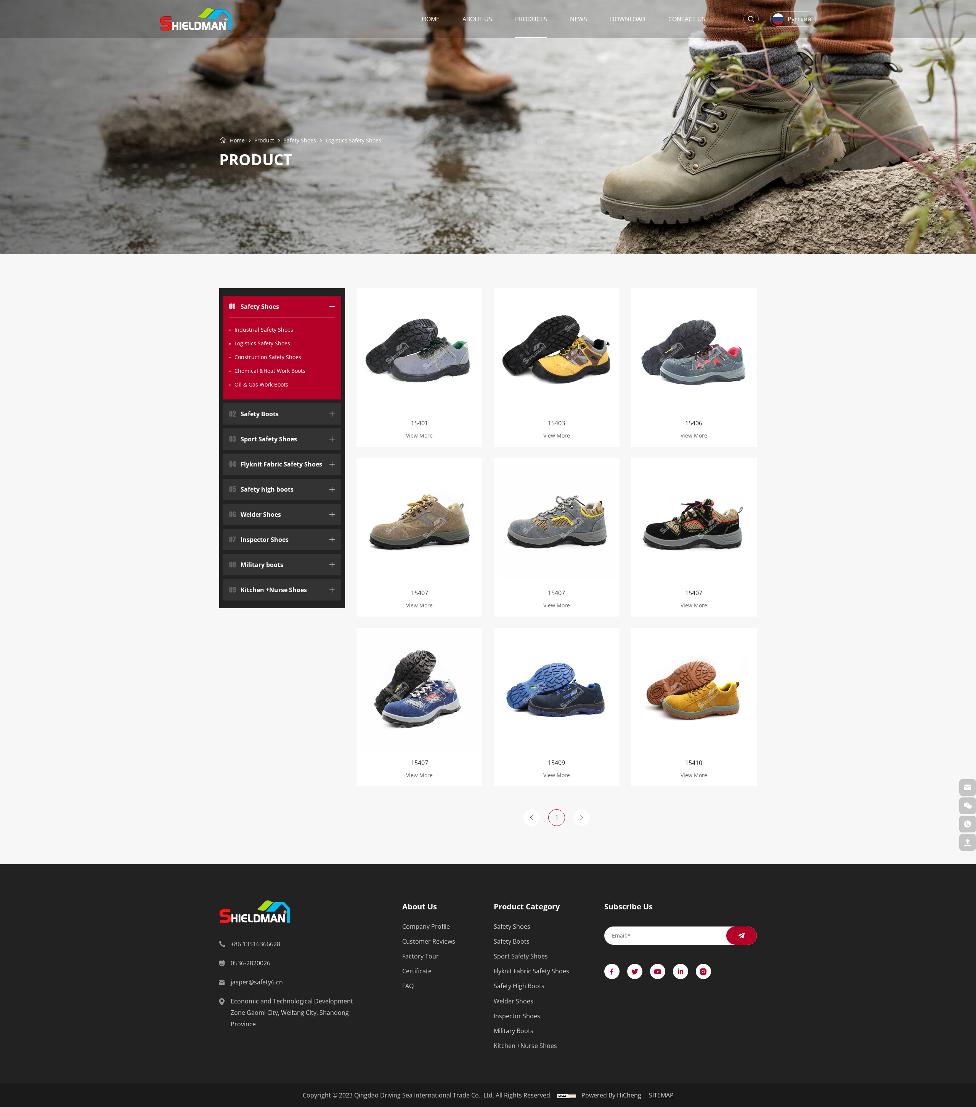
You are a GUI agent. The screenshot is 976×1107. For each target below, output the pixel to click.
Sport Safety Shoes (263, 438)
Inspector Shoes (259, 539)
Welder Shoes (255, 513)
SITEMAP (661, 1095)
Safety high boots (261, 488)
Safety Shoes (300, 140)
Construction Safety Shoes (267, 357)
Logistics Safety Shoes (353, 140)
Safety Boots (254, 413)
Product (264, 140)
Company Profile (426, 926)
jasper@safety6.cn (257, 982)
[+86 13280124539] (967, 824)
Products (531, 19)
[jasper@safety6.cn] (967, 787)
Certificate (417, 970)
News (578, 19)
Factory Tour (420, 956)
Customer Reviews (428, 941)
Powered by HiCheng (611, 1095)
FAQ (408, 985)
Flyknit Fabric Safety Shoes (275, 463)
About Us (477, 19)
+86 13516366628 (255, 944)
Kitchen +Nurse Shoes (268, 589)
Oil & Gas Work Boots (261, 384)
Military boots (256, 564)
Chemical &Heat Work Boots (269, 370)
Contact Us (686, 19)
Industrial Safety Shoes (263, 329)
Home (431, 19)
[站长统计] (566, 1095)
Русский (799, 19)
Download (627, 19)
